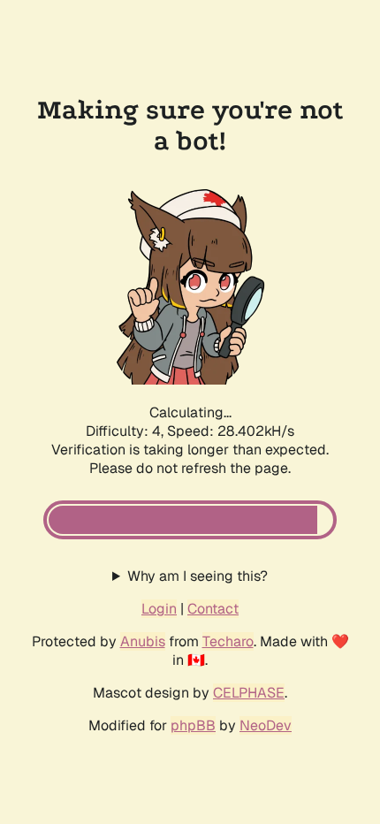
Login (159, 608)
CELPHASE (249, 692)
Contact (213, 608)
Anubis (142, 641)
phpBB (193, 725)
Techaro (228, 641)
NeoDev (265, 725)
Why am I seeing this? (197, 576)
